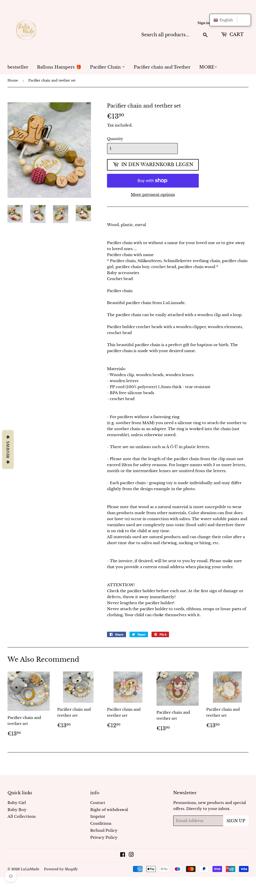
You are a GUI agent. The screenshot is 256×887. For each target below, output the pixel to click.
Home (13, 80)
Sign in (204, 23)
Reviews (8, 449)
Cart (236, 34)
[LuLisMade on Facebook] (122, 855)
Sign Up (235, 820)
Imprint (97, 816)
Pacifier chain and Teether (162, 67)
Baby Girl (17, 802)
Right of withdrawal (109, 809)
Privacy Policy (104, 837)
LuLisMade (30, 869)
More (206, 67)
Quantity (115, 139)
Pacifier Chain (106, 67)
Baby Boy (17, 809)
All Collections (22, 816)
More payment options (153, 194)
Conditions (101, 823)
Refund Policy (104, 830)
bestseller (18, 67)
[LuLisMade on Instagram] (131, 855)
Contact (97, 802)
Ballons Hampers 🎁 (59, 67)
